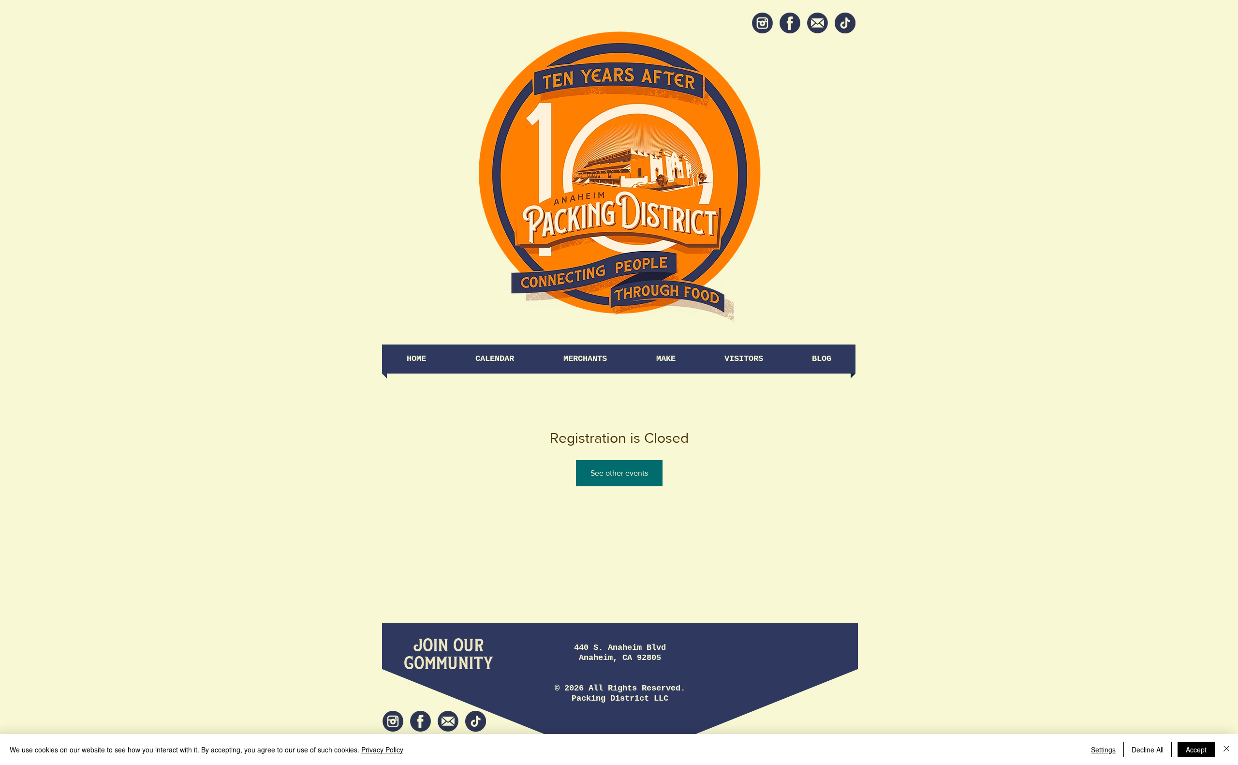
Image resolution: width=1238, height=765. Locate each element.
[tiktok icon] (845, 23)
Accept (1196, 749)
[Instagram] (762, 23)
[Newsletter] (817, 23)
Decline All (1148, 749)
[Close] (1226, 749)
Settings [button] (1103, 749)
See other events (619, 473)
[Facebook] (790, 23)
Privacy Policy (382, 749)
